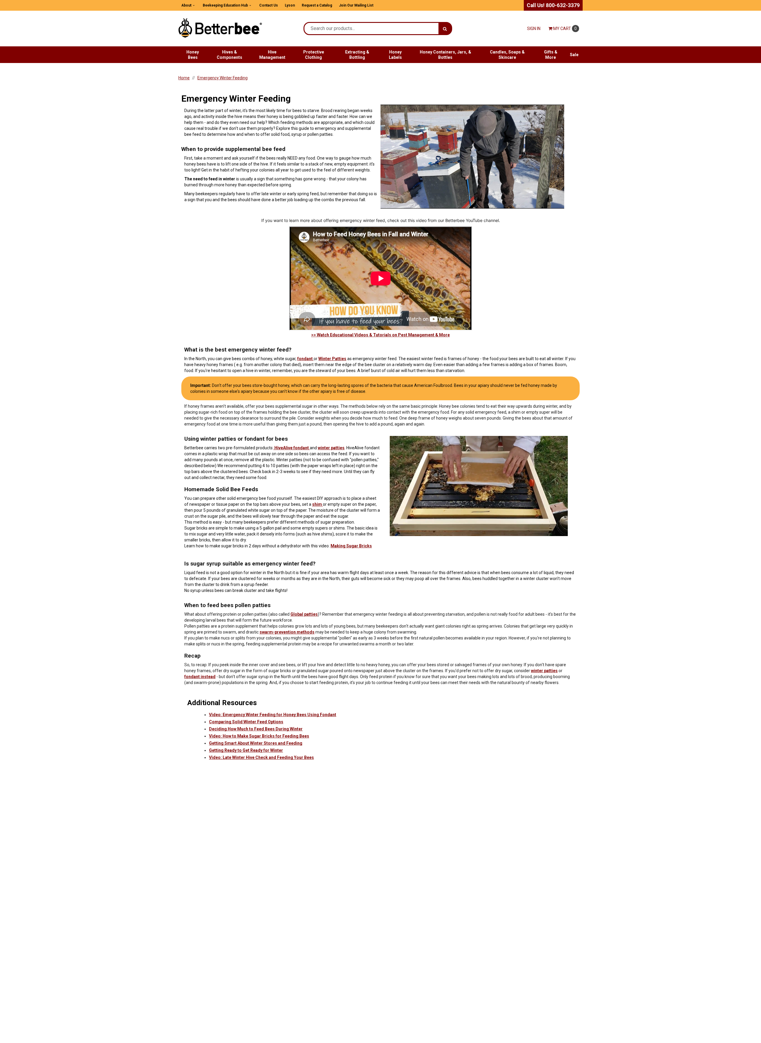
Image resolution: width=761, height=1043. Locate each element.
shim (317, 504)
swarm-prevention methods (287, 632)
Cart (565, 28)
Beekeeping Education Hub (225, 5)
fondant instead (200, 676)
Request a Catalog (317, 5)
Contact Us (268, 5)
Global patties (304, 614)
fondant (305, 358)
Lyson (290, 5)
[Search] (444, 28)
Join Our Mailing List (356, 5)
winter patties (331, 447)
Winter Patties (332, 358)
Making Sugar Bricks (351, 545)
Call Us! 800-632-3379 (553, 5)
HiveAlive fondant (291, 447)
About (186, 5)
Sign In (533, 28)
